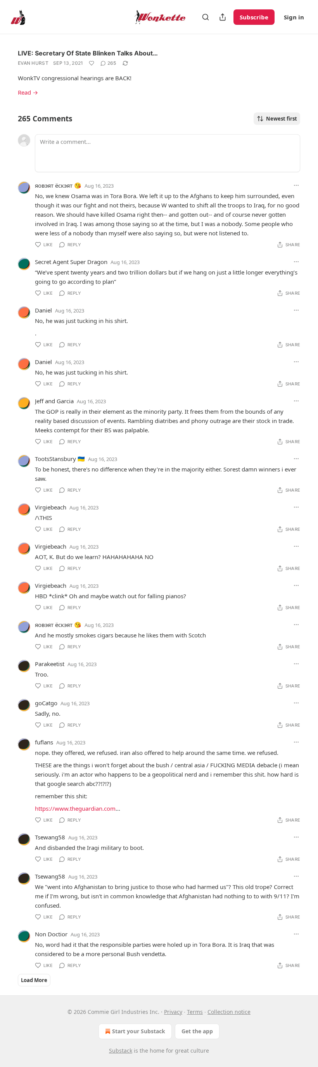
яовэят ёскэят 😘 (58, 185)
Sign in (294, 17)
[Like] (91, 63)
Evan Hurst (33, 63)
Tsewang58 (50, 837)
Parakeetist (49, 664)
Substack (120, 1050)
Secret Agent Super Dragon (71, 262)
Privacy (173, 1011)
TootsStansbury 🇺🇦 (60, 459)
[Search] (205, 17)
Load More (34, 980)
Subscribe (254, 17)
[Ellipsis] (296, 185)
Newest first (281, 118)
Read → (28, 92)
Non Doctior (51, 934)
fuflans (44, 742)
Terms (195, 1011)
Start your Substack (138, 1031)
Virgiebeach (50, 507)
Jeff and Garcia (54, 401)
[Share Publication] (222, 17)
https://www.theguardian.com (75, 808)
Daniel (43, 310)
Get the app (197, 1031)
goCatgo (46, 703)
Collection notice (229, 1011)
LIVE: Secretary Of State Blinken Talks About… (88, 53)
